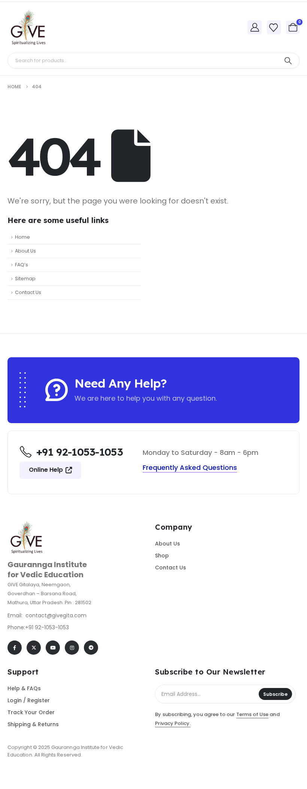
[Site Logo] (28, 27)
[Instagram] (72, 647)
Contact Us (28, 292)
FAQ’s (21, 265)
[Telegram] (91, 647)
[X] (34, 647)
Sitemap (25, 278)
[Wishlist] (273, 27)
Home (22, 237)
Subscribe (275, 694)
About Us (25, 251)
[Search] (288, 60)
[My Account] (254, 27)
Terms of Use (252, 714)
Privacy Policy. (173, 723)
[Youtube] (53, 647)
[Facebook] (14, 647)
